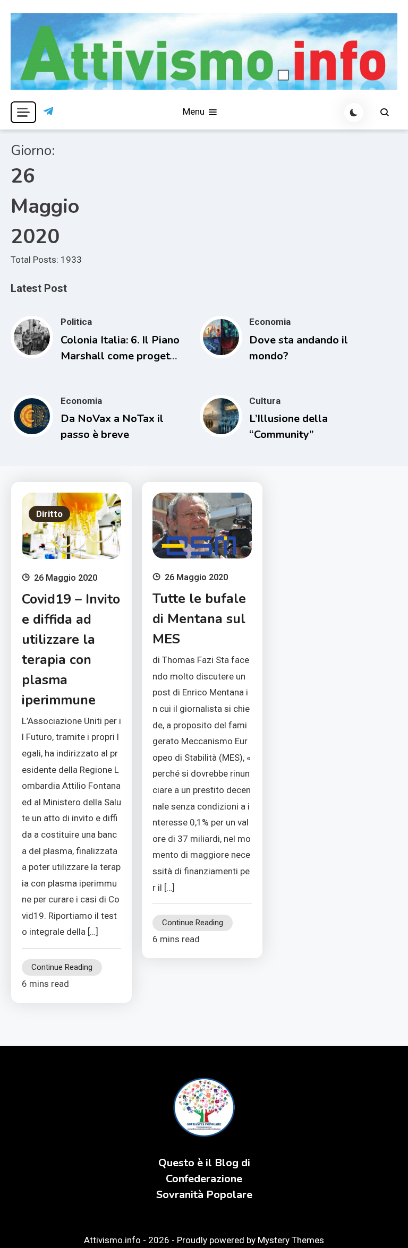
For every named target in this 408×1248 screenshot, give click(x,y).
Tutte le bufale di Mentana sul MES (199, 619)
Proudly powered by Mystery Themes (250, 1240)
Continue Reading (61, 967)
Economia (270, 321)
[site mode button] (353, 112)
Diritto (49, 514)
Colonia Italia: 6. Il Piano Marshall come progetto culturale (120, 356)
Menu (195, 111)
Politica (76, 321)
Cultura (264, 400)
